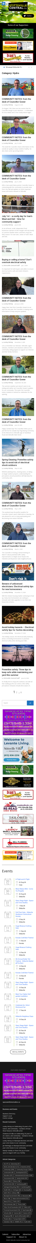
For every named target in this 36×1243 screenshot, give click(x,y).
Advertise (27, 1234)
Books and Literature (11, 1167)
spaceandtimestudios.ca (11, 1102)
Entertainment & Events (23, 1175)
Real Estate (27, 1210)
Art (6, 1164)
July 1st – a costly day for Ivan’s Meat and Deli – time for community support (17, 219)
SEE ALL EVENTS (18, 1052)
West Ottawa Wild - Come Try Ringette (24, 890)
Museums (26, 1196)
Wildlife (18, 1222)
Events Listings (8, 1118)
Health (7, 1190)
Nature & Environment (20, 1198)
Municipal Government (12, 1196)
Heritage (17, 1190)
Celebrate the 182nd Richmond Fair (22, 1006)
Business (25, 1167)
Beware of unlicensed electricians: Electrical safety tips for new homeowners (17, 586)
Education (8, 1175)
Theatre (7, 1219)
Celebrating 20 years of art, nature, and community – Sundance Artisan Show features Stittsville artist (17, 1128)
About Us (23, 1237)
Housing (27, 1190)
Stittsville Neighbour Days (24, 1016)
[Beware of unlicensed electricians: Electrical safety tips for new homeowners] (18, 571)
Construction (8, 1172)
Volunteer (8, 1222)
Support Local (7, 1116)
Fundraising (21, 1184)
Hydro (7, 1193)
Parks (16, 1201)
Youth (27, 1222)
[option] (19, 67)
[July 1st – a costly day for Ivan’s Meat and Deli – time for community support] (18, 204)
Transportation (19, 1219)
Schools (7, 1213)
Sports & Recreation (22, 1216)
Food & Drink (9, 1184)
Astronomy (15, 1164)
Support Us (11, 1237)
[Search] (30, 703)
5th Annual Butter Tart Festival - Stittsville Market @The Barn (24, 961)
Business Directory (9, 1114)
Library (15, 1193)
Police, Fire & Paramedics (12, 1207)
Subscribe (16, 1234)
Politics (27, 1207)
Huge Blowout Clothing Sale (23, 927)
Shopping (8, 1216)
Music (7, 1198)
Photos (21, 1204)
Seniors (27, 1213)
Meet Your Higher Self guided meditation (23, 995)
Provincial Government (12, 1210)
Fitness (16, 1181)
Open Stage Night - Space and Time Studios (24, 901)
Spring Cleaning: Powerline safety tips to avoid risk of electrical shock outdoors (17, 462)
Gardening (25, 1187)
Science (17, 1213)
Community (9, 1169)
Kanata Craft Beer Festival (25, 938)
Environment (9, 1178)
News (7, 1201)
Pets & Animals (9, 1204)
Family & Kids (22, 1178)
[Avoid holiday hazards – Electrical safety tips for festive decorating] (18, 615)
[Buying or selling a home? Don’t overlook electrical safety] (18, 248)
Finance (7, 1181)
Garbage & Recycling (11, 1187)
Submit (5, 1234)
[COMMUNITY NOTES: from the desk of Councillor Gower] (18, 87)
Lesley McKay (8, 105)
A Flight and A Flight (22, 879)
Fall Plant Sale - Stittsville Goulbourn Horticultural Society (24, 914)
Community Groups (23, 1169)
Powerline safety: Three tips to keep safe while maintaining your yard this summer (17, 672)
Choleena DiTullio (8, 1134)
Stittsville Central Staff (12, 265)
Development (21, 1172)
